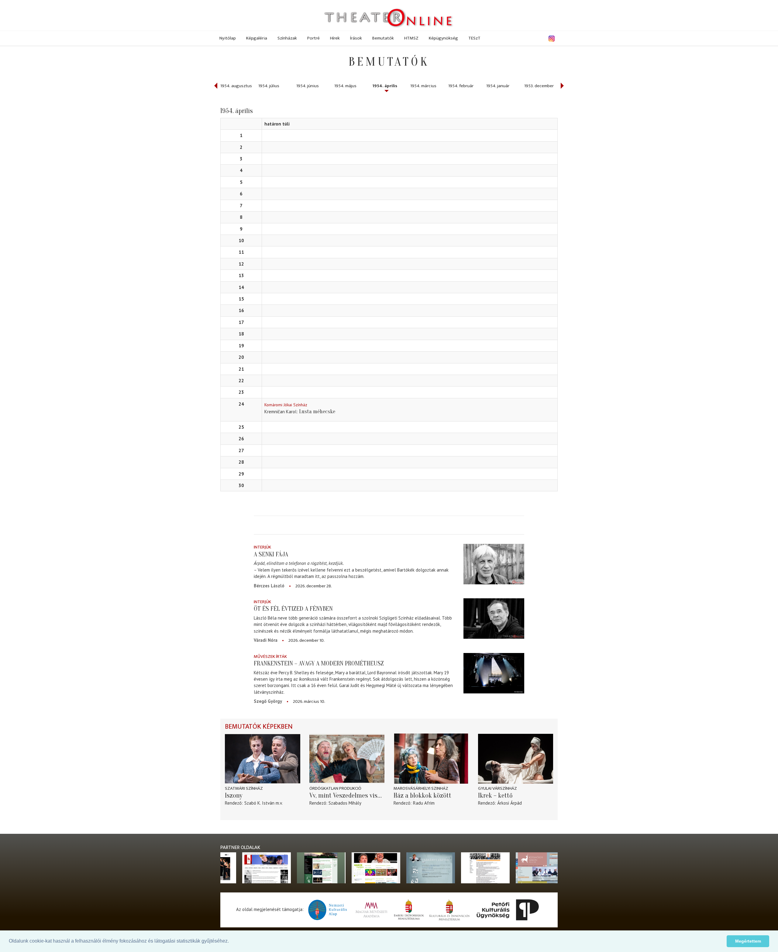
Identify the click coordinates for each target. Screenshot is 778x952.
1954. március (423, 86)
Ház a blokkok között (422, 795)
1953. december (539, 86)
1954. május (345, 86)
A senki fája (271, 554)
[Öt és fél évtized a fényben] (493, 618)
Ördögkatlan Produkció (335, 788)
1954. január (497, 86)
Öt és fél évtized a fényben (293, 608)
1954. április (384, 86)
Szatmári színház (244, 788)
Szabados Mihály (345, 803)
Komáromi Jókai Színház (285, 404)
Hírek (335, 38)
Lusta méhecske (317, 411)
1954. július (268, 86)
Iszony (234, 795)
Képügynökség (443, 38)
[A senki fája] (493, 564)
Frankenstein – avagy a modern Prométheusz (319, 663)
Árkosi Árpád (509, 803)
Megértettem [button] (748, 941)
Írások (356, 38)
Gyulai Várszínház (497, 788)
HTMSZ (411, 38)
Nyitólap (227, 38)
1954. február (460, 86)
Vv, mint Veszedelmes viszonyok (347, 795)
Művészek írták (270, 656)
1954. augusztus (236, 86)
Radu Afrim (424, 803)
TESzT (474, 38)
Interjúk (262, 547)
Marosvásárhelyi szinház (421, 788)
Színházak (287, 38)
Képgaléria (256, 38)
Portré (313, 38)
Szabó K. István (259, 803)
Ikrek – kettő (495, 795)
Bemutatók (383, 38)
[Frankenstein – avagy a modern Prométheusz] (493, 673)
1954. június (307, 86)
